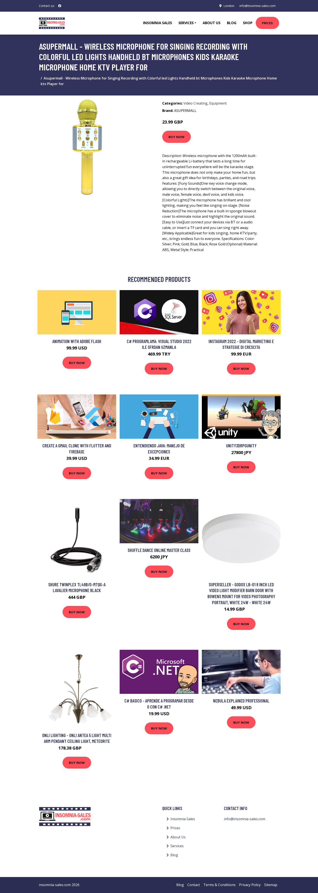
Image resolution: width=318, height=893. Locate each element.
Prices (267, 23)
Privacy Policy (250, 884)
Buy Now (177, 137)
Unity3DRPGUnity (241, 445)
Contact (193, 884)
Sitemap (270, 884)
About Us (211, 23)
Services (177, 846)
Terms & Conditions (219, 884)
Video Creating (195, 103)
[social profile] (59, 6)
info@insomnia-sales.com (257, 6)
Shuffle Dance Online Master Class (159, 550)
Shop (247, 23)
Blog (231, 23)
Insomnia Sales (157, 23)
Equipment (218, 103)
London (228, 6)
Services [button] (186, 23)
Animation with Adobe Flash (76, 341)
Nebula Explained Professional (241, 700)
